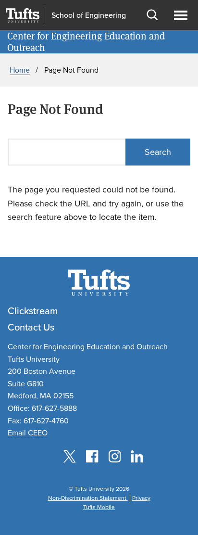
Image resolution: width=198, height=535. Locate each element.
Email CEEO (28, 432)
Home (20, 70)
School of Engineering (88, 15)
